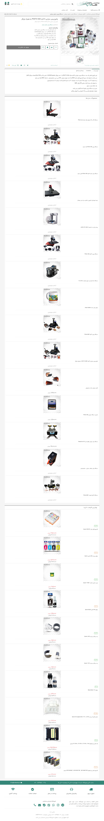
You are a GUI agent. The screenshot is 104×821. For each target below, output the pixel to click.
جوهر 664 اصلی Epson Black (91, 609)
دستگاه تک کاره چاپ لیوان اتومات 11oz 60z (88, 280)
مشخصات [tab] (88, 70)
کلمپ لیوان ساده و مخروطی (92, 388)
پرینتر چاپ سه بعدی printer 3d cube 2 (89, 227)
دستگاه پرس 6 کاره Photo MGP (91, 334)
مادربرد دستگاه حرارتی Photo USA (90, 414)
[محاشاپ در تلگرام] (63, 805)
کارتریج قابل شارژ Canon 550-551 (90, 529)
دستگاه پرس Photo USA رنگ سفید (90, 146)
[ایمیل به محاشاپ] (39, 805)
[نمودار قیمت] (52, 47)
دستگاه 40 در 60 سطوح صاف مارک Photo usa (88, 120)
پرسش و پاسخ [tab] (79, 70)
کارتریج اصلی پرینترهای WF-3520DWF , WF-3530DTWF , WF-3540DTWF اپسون (81, 770)
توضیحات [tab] (95, 71)
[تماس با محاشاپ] (35, 805)
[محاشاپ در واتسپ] (53, 805)
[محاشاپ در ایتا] (49, 805)
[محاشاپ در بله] (44, 805)
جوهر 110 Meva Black (93, 690)
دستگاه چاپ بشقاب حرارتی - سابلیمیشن (89, 468)
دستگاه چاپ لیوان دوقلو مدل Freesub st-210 (88, 441)
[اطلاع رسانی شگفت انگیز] (47, 47)
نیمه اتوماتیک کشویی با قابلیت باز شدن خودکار (88, 200)
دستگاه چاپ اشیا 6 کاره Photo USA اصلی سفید (88, 173)
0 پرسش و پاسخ (54, 65)
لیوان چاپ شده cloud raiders (91, 307)
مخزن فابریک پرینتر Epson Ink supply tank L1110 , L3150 (85, 717)
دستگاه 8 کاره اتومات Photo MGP (90, 495)
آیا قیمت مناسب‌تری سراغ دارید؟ (92, 65)
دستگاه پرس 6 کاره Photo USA (91, 254)
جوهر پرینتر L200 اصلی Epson (91, 556)
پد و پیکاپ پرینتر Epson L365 (91, 636)
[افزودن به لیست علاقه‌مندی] (56, 47)
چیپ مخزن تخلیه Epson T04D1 (90, 583)
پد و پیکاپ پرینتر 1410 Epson (91, 663)
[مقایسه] (43, 47)
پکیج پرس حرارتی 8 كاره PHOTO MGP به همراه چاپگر (86, 361)
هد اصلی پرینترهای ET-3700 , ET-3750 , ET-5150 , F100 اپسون (84, 743)
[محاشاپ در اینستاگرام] (58, 805)
